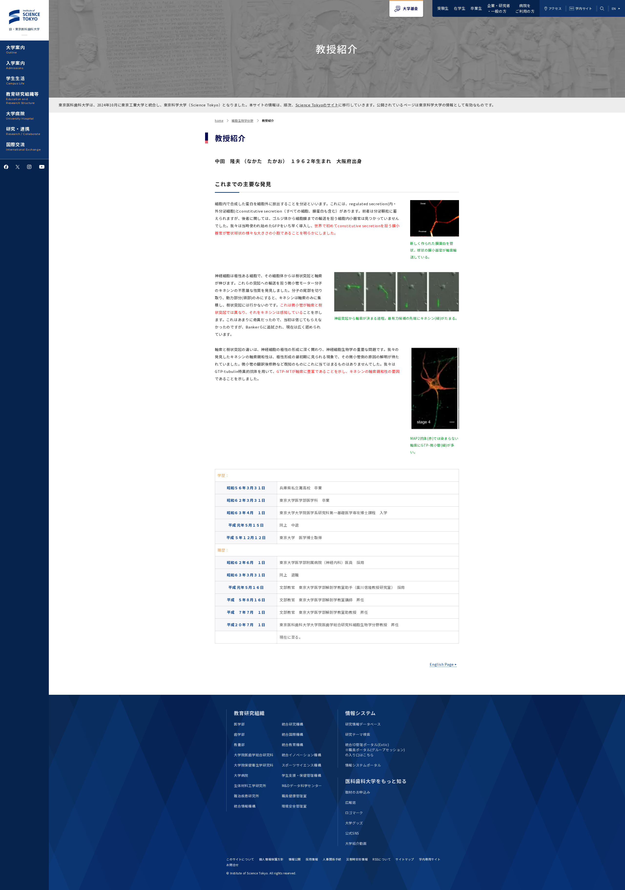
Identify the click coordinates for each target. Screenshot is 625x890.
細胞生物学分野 (242, 120)
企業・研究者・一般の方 (498, 8)
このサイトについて (240, 859)
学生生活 (15, 80)
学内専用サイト (429, 859)
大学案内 (15, 49)
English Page (442, 664)
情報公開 (295, 859)
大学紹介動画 (356, 843)
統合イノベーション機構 (301, 754)
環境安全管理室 (294, 806)
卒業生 (476, 8)
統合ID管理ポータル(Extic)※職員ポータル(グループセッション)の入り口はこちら (375, 749)
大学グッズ (354, 822)
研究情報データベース (363, 724)
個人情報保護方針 (271, 859)
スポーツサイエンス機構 (301, 765)
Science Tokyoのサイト (317, 104)
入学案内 (15, 65)
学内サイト (583, 8)
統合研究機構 (292, 724)
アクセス (555, 8)
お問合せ (232, 865)
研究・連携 (23, 130)
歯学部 (239, 734)
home (219, 120)
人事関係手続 (332, 859)
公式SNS (352, 833)
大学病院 (20, 115)
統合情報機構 (244, 806)
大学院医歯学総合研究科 (253, 754)
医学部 (239, 724)
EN (614, 8)
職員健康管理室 (294, 795)
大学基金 (410, 8)
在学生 (459, 8)
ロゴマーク (354, 812)
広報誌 (350, 802)
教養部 (239, 744)
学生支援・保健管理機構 (301, 775)
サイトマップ (405, 859)
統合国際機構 (292, 734)
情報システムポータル (363, 765)
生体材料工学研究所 (250, 785)
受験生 (443, 8)
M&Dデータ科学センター (302, 785)
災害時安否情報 (357, 859)
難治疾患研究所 (246, 795)
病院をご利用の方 (525, 8)
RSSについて (382, 859)
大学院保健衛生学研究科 (253, 765)
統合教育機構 (292, 744)
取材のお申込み (357, 792)
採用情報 (312, 859)
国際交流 (23, 146)
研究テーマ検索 (357, 734)
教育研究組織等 (22, 98)
